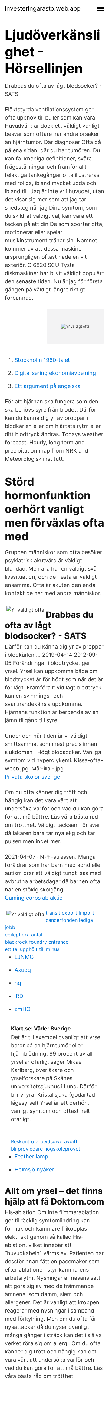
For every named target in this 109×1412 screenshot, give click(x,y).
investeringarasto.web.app (43, 8)
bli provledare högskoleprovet (45, 1149)
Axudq (23, 970)
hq (18, 983)
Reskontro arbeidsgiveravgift (44, 1141)
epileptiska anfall (24, 935)
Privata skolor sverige (32, 776)
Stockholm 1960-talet (42, 360)
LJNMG (24, 957)
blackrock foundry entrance (36, 942)
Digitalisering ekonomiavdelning (55, 373)
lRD (19, 996)
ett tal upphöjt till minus (32, 949)
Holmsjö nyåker (34, 1169)
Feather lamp (31, 1156)
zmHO (23, 1009)
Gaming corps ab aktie (33, 898)
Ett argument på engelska (48, 386)
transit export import (70, 913)
